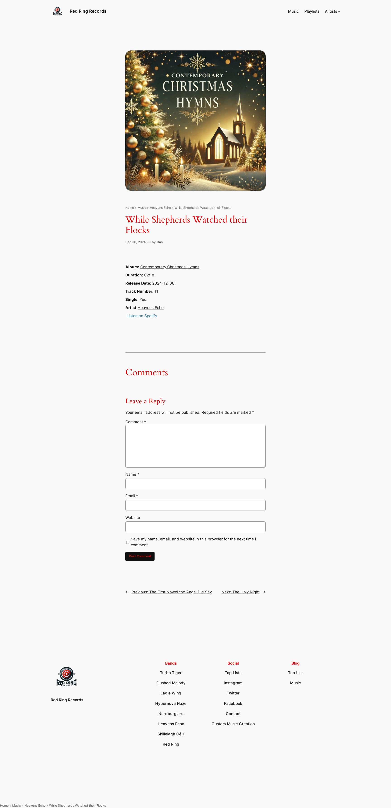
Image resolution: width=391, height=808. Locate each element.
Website (132, 517)
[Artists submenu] (339, 11)
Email (131, 496)
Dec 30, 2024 (135, 242)
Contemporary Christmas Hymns (169, 267)
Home (129, 207)
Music (142, 207)
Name (132, 474)
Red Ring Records (88, 11)
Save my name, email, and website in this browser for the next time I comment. (193, 542)
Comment (135, 422)
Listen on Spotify (141, 316)
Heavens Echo (160, 207)
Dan (160, 242)
